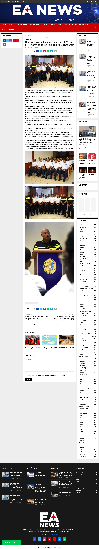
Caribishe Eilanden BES (86, 336)
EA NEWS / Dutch (83, 25)
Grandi (82, 445)
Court (83, 270)
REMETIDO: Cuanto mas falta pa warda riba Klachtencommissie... (87, 141)
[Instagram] (44, 539)
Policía (82, 252)
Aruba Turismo (22, 25)
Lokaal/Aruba (83, 311)
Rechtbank (84, 320)
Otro (81, 429)
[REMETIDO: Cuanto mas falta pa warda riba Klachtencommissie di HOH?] (87, 131)
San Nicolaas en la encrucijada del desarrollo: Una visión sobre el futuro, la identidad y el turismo (91, 90)
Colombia (84, 284)
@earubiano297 (87, 214)
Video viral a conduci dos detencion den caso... (82, 177)
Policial (82, 372)
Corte (81, 379)
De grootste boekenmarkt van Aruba (66, 348)
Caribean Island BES (85, 288)
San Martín (83, 249)
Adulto (82, 447)
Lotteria (82, 383)
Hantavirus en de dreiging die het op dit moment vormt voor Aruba (49, 348)
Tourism (82, 277)
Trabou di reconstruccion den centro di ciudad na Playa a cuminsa (41, 501)
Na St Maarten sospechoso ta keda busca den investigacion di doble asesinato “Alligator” (41, 475)
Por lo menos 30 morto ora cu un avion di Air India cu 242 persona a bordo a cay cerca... (65, 484)
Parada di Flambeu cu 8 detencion (65, 493)
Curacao (84, 290)
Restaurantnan (84, 397)
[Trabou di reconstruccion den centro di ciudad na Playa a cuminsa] (30, 501)
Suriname (82, 427)
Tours (81, 399)
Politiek (82, 354)
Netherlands (85, 302)
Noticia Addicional (85, 386)
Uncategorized (82, 456)
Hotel (81, 392)
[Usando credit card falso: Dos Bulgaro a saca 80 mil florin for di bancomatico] (54, 474)
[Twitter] (39, 539)
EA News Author (29, 47)
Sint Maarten (85, 295)
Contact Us (24, 1)
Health (83, 265)
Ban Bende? (82, 454)
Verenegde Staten (86, 333)
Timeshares (83, 395)
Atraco (82, 438)
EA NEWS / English (71, 25)
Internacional (35, 25)
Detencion (82, 436)
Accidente (82, 433)
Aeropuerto (83, 404)
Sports (82, 274)
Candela (82, 440)
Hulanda (82, 422)
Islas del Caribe (84, 243)
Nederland (84, 349)
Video (60, 25)
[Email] (59, 539)
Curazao (82, 245)
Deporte (12, 25)
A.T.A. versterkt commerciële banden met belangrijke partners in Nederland (32, 348)
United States (85, 286)
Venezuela (83, 240)
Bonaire (82, 247)
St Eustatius (83, 256)
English (81, 259)
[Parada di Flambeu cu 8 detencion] (54, 494)
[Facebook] (34, 539)
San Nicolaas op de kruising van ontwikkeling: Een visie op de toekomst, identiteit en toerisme (91, 59)
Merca (82, 424)
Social (82, 231)
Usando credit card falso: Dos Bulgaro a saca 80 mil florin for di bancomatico (65, 474)
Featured (81, 356)
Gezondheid (85, 313)
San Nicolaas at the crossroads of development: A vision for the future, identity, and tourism (91, 74)
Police (82, 304)
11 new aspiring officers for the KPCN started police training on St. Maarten (36, 318)
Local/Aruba (83, 227)
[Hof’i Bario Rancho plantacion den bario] (92, 156)
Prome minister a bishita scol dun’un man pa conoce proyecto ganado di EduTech (64, 318)
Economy (84, 268)
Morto (53, 25)
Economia (82, 381)
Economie (84, 315)
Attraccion (83, 402)
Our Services (15, 1)
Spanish (81, 225)
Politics (82, 306)
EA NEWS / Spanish (8, 29)
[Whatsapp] (64, 539)
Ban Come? (82, 451)
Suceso (45, 25)
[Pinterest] (49, 539)
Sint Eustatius (85, 299)
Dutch (26, 39)
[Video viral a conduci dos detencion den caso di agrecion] (83, 170)
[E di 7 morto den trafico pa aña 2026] (92, 170)
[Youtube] (54, 539)
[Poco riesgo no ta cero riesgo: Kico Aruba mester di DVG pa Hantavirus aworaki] (83, 156)
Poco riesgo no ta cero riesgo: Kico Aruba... (82, 162)
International (83, 279)
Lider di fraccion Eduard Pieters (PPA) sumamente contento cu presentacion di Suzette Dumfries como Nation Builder (91, 107)
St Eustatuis (82, 361)
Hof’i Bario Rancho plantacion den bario (91, 163)
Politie (29, 39)
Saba (83, 297)
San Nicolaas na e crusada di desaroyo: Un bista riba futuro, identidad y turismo (91, 43)
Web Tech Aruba (56, 547)
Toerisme (82, 324)
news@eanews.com (52, 534)
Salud (81, 229)
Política (82, 254)
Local (4, 25)
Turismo (82, 236)
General (82, 390)
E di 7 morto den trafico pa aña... (92, 175)
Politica (82, 374)
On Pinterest (83, 194)
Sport (81, 322)
